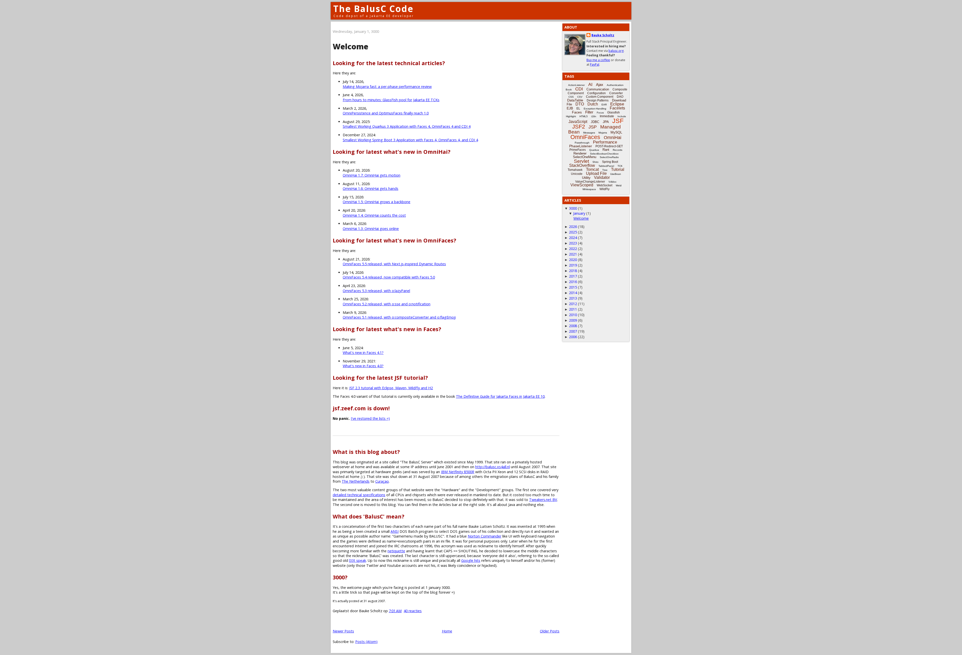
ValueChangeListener (590, 181)
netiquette (396, 551)
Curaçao (382, 481)
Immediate (607, 116)
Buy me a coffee (598, 60)
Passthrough (582, 142)
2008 (573, 325)
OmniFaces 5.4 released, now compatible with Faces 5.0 (389, 277)
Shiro (595, 162)
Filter (589, 112)
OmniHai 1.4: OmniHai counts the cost (374, 215)
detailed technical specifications (359, 494)
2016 (573, 281)
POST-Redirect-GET (609, 146)
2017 (573, 276)
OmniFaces (585, 137)
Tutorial (617, 169)
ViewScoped (581, 185)
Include (622, 116)
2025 (573, 232)
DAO (620, 96)
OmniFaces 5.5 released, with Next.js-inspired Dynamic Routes (394, 263)
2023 (573, 243)
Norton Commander (484, 536)
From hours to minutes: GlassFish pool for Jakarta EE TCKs (391, 99)
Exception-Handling (595, 108)
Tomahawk (575, 170)
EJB (570, 108)
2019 (573, 265)
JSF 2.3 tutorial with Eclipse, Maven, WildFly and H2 (391, 387)
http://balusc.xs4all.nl (492, 466)
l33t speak (357, 560)
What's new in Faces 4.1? (363, 352)
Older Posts (549, 631)
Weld (619, 185)
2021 (573, 254)
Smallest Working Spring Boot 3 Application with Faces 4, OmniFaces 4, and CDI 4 (410, 140)
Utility (586, 178)
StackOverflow (582, 165)
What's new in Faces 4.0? (363, 365)
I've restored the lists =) (370, 418)
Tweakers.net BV (543, 499)
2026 (573, 226)
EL (578, 108)
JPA (606, 122)
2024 (573, 237)
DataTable (575, 100)
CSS (571, 96)
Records (617, 150)
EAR (604, 104)
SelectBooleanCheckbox (604, 153)
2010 (573, 314)
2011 (573, 309)
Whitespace (589, 189)
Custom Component (599, 96)
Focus (600, 112)
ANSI (395, 531)
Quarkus (594, 150)
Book (569, 89)
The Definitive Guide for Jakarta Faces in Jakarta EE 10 (500, 396)
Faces (577, 112)
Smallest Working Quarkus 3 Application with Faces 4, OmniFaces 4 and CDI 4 (406, 126)
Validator (602, 177)
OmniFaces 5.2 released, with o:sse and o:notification (386, 304)
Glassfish (613, 112)
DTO (579, 104)
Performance (605, 142)
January (579, 213)
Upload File (596, 173)
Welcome (350, 46)
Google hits (470, 560)
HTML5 (583, 116)
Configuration (596, 93)
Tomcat (592, 169)
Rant (606, 150)
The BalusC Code (373, 9)
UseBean (615, 174)
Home (447, 631)
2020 (573, 259)
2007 (573, 331)
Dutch (592, 104)
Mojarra (602, 132)
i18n (593, 116)
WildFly (604, 189)
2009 (573, 320)
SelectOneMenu (584, 157)
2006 (573, 336)
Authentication (615, 85)
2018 (573, 270)
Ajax (599, 84)
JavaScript (577, 121)
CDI (579, 88)
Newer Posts (343, 631)
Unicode (576, 174)
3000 (573, 208)
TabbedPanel (606, 166)
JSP (592, 126)
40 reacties (413, 610)
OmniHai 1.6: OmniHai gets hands (370, 188)
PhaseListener (580, 146)
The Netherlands (356, 481)
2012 (573, 303)
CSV (579, 96)
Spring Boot (610, 162)
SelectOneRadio (609, 157)
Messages (589, 132)
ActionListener (576, 85)
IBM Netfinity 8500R (457, 471)
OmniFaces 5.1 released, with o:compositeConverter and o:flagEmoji (399, 317)
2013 (573, 298)
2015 (573, 287)
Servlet (581, 161)
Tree (605, 170)
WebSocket (604, 185)
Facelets (617, 108)
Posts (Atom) (366, 641)
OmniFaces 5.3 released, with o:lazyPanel (376, 290)
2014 (573, 292)
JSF (618, 120)
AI (590, 84)
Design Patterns (598, 100)
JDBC (595, 122)
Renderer (579, 153)
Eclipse (617, 104)
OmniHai (612, 137)
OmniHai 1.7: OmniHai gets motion (371, 175)
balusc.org (616, 51)
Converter (616, 93)
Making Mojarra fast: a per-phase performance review (387, 86)
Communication (597, 89)
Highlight (571, 116)
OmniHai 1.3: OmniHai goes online (371, 228)
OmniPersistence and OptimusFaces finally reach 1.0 (386, 113)
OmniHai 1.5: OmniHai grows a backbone (376, 201)
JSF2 (578, 126)
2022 (573, 248)
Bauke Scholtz (602, 35)
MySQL (616, 132)
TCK (620, 166)
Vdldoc (613, 181)
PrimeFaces (577, 150)
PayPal (594, 64)
